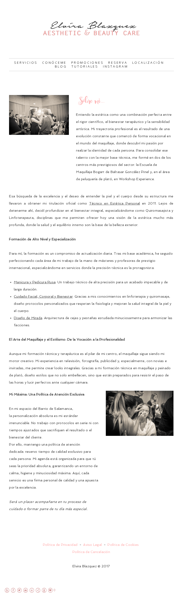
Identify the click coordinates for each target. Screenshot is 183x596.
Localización (148, 62)
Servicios (25, 62)
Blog (61, 66)
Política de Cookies (123, 545)
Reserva (117, 62)
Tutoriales (84, 66)
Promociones (87, 62)
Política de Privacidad (60, 545)
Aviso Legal (92, 545)
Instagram (115, 66)
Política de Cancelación (91, 552)
